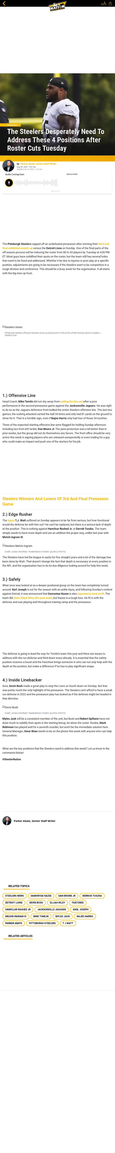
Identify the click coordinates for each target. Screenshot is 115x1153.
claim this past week (32, 597)
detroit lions (13, 902)
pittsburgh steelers (42, 923)
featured (78, 902)
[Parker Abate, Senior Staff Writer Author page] (8, 166)
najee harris (85, 916)
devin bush (36, 902)
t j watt (68, 923)
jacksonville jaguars (51, 909)
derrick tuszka (92, 895)
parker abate (13, 923)
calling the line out (71, 401)
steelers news (14, 895)
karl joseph (80, 909)
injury (11, 520)
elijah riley (57, 902)
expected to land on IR (90, 593)
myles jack (62, 916)
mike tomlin (41, 916)
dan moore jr (66, 895)
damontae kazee (41, 895)
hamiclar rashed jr (18, 909)
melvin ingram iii (15, 916)
